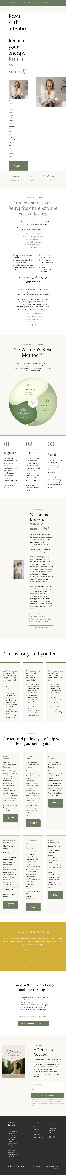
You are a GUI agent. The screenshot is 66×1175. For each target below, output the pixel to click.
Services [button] (24, 9)
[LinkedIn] (50, 1136)
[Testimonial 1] (31, 960)
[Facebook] (54, 1136)
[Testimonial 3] (34, 960)
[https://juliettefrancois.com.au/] (9, 9)
